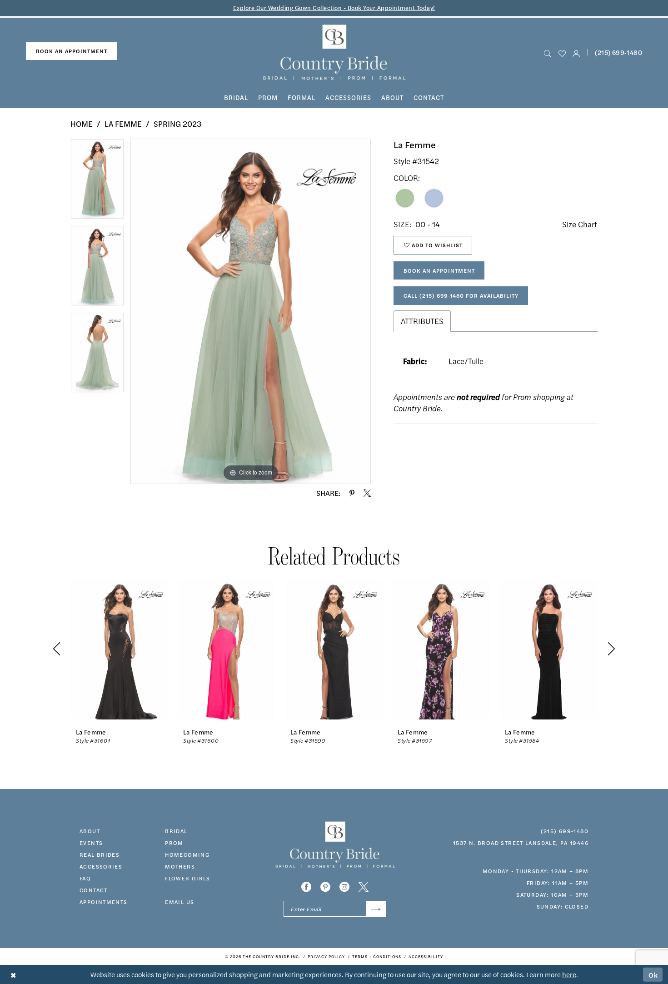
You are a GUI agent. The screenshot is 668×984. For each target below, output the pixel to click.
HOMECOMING (187, 854)
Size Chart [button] (579, 224)
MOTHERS (180, 866)
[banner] (334, 52)
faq (85, 878)
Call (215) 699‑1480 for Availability (461, 295)
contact (94, 890)
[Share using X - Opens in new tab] (367, 493)
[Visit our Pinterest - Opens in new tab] (325, 887)
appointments (104, 902)
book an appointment (71, 51)
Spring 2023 (177, 123)
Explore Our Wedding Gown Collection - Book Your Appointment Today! (334, 7)
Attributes (422, 320)
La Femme (123, 123)
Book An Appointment (439, 270)
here (569, 974)
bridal (176, 831)
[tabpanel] (97, 182)
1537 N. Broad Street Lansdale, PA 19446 (520, 843)
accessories (101, 866)
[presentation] (119, 649)
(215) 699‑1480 (618, 52)
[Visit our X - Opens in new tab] (364, 887)
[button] (576, 52)
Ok (653, 974)
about (90, 831)
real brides (100, 854)
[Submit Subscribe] (376, 909)
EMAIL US (179, 902)
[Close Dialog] (13, 975)
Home (81, 123)
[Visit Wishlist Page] (562, 52)
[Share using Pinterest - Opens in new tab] (351, 493)
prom (174, 843)
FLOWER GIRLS (187, 878)
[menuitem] (71, 51)
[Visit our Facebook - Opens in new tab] (306, 887)
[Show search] (548, 52)
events (91, 843)
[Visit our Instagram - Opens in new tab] (344, 887)
